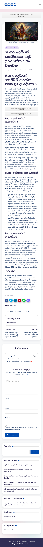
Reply (34, 356)
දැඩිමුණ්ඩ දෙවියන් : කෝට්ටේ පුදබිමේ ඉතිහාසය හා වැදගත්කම (20, 490)
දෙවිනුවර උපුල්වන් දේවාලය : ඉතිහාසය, (18, 465)
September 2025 (9, 516)
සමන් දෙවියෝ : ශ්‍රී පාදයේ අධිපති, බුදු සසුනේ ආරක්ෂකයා (20, 483)
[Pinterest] (19, 300)
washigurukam (14, 318)
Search (7, 446)
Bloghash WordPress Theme (21, 544)
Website (7, 418)
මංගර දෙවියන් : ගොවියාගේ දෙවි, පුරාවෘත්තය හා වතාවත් (21, 477)
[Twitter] (11, 300)
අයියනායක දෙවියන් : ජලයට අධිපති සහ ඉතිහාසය (18, 470)
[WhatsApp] (24, 300)
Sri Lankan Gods (12, 48)
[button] (11, 322)
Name (7, 399)
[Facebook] (6, 300)
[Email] (28, 300)
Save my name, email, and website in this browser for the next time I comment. (21, 428)
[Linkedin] (15, 300)
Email (7, 408)
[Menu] (40, 4)
